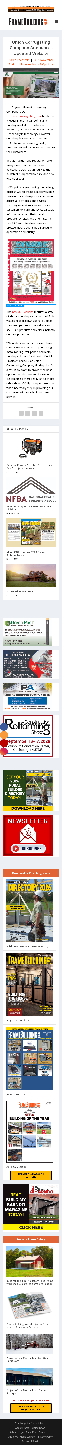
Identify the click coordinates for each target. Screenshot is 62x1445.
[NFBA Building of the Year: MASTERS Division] (31, 489)
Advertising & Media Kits (23, 1432)
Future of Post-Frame (19, 591)
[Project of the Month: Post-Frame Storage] (29, 1377)
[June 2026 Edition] (29, 1059)
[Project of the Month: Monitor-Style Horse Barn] (29, 1344)
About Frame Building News (30, 1427)
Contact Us (44, 1432)
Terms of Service (31, 1441)
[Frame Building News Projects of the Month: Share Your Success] (29, 1305)
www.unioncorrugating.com (23, 116)
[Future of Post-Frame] (31, 575)
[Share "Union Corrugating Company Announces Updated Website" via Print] (41, 413)
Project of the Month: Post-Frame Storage (26, 1392)
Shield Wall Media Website (22, 1436)
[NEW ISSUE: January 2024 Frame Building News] (31, 532)
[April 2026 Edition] (29, 1132)
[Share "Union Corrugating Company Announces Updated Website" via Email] (34, 413)
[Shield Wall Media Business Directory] (29, 911)
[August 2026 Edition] (29, 985)
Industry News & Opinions (37, 64)
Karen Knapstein (19, 60)
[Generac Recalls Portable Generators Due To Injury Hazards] (31, 448)
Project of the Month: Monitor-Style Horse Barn (27, 1359)
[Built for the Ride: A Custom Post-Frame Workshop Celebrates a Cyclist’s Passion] (29, 1261)
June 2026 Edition (16, 1094)
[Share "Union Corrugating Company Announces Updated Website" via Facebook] (21, 413)
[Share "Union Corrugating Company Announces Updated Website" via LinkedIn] (27, 413)
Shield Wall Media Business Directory (27, 946)
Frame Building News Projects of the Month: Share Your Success (27, 1326)
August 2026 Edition (18, 1020)
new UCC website (22, 312)
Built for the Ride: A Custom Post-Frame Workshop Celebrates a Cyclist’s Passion (29, 1282)
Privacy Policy (45, 1436)
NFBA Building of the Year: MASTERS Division (28, 508)
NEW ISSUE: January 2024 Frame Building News (25, 553)
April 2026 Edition (16, 1166)
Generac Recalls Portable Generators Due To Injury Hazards (29, 466)
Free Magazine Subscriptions (30, 1423)
